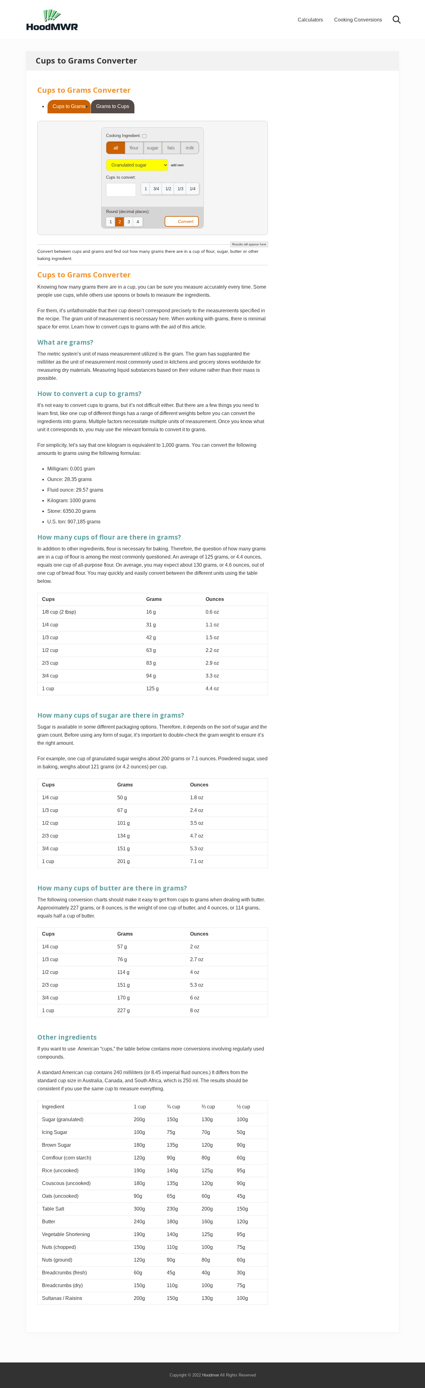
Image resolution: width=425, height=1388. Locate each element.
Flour (134, 147)
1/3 (180, 188)
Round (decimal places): (128, 211)
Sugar (152, 147)
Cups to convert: (121, 177)
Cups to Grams (69, 106)
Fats (171, 147)
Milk (190, 147)
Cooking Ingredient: (124, 135)
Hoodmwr (210, 1375)
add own (177, 165)
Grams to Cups (112, 106)
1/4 (192, 188)
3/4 (156, 188)
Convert (186, 221)
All (116, 147)
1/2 (168, 188)
